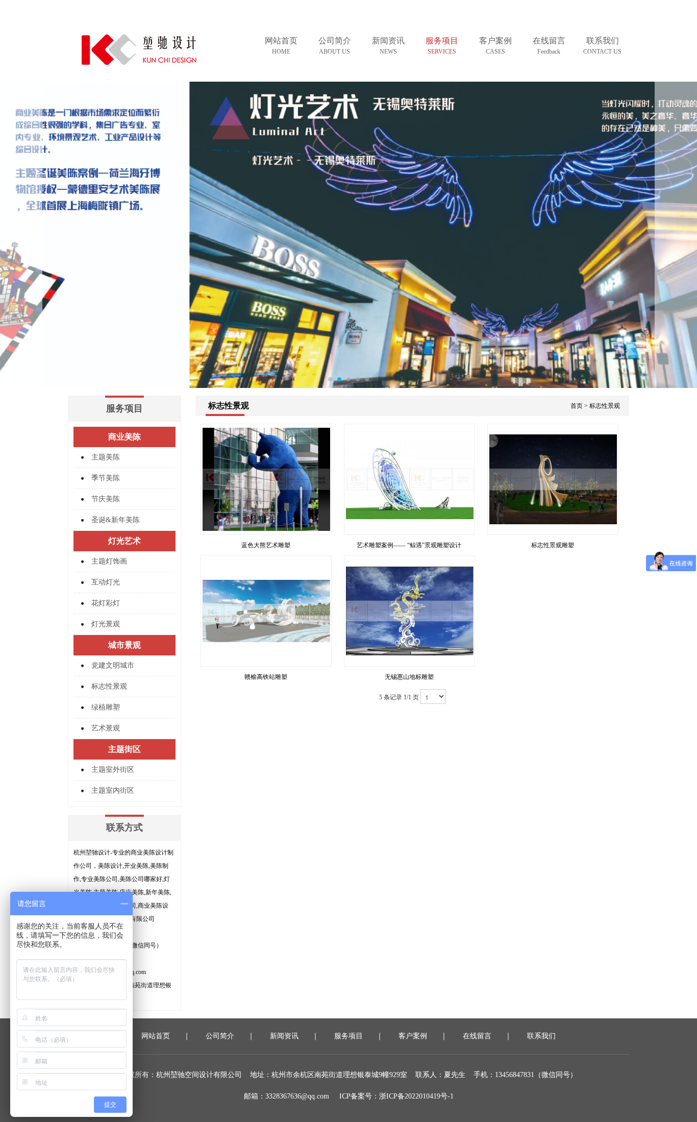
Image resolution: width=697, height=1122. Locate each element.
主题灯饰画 (109, 561)
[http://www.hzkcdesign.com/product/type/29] (348, 235)
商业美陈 (124, 436)
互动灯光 (105, 582)
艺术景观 (105, 728)
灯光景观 (105, 624)
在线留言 (549, 45)
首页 (576, 405)
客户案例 (495, 45)
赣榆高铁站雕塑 (265, 676)
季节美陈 (105, 478)
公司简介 (334, 45)
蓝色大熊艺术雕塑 (265, 545)
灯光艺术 (124, 540)
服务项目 (442, 45)
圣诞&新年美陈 (115, 520)
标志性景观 (109, 686)
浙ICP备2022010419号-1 (416, 1096)
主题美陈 (105, 457)
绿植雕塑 (105, 707)
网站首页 (281, 45)
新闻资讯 (388, 45)
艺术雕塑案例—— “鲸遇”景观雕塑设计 (409, 545)
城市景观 (124, 645)
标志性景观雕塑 (552, 545)
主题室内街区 (112, 790)
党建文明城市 (112, 665)
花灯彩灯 (105, 603)
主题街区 (124, 749)
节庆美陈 (105, 499)
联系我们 (602, 45)
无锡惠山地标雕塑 (409, 676)
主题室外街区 (112, 769)
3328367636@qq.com (297, 1096)
